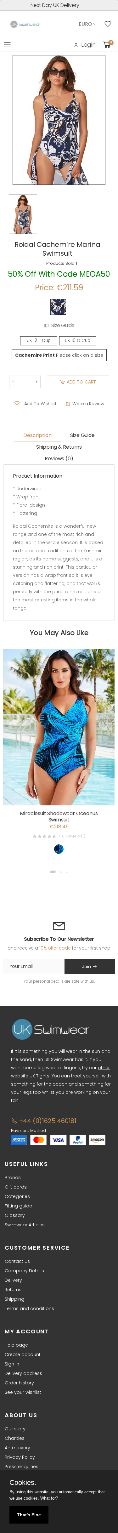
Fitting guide (18, 1206)
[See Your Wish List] (109, 24)
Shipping (14, 1299)
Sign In (12, 1364)
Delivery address (23, 1373)
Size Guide (63, 325)
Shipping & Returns (59, 447)
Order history (19, 1383)
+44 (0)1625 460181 (46, 1120)
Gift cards (16, 1187)
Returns (13, 1289)
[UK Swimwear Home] (25, 24)
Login (88, 44)
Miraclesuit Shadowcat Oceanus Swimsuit (59, 816)
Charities (15, 1438)
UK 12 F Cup (39, 341)
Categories (17, 1196)
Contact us (17, 1261)
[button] (53, 872)
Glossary (15, 1215)
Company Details (24, 1271)
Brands (13, 1177)
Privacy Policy (20, 1457)
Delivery (13, 1280)
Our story (15, 1429)
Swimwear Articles (25, 1225)
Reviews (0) (59, 458)
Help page (16, 1345)
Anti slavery (17, 1448)
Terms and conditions (29, 1308)
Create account (23, 1354)
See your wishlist (23, 1392)
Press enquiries (21, 1466)
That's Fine (29, 1514)
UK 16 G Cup (77, 341)
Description (37, 435)
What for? (49, 1498)
